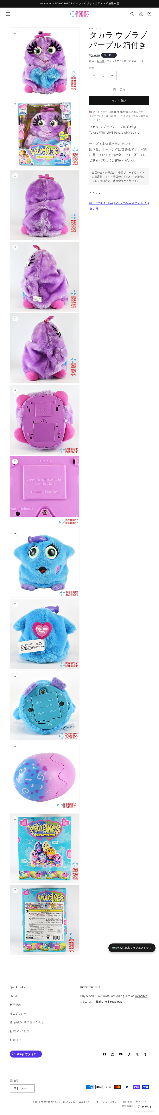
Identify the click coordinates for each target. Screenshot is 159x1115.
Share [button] (96, 193)
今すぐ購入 (119, 101)
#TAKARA (106, 203)
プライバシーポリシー (107, 1102)
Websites (141, 996)
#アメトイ (139, 203)
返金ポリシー (18, 1013)
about (13, 996)
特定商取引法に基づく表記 (27, 1022)
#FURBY (94, 203)
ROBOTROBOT (48, 1102)
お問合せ (15, 1040)
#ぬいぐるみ (123, 203)
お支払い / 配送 (19, 1031)
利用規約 (15, 1004)
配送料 (101, 61)
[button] (8, 14)
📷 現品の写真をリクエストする (132, 947)
